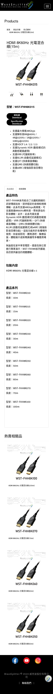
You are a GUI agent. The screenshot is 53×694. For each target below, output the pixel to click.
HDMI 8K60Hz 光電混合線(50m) (21, 644)
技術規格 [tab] (22, 189)
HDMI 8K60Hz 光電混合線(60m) (21, 591)
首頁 (8, 30)
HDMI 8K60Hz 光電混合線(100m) (22, 485)
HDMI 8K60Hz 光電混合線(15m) (21, 32)
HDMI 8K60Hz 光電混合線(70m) (21, 538)
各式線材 (26, 30)
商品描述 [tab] (10, 189)
